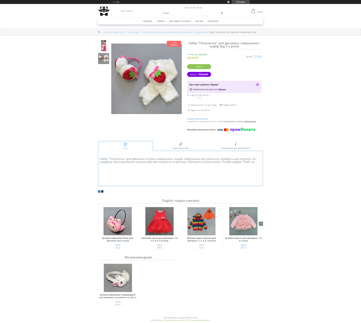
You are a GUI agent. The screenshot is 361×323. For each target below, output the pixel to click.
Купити (199, 66)
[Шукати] (222, 13)
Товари (160, 21)
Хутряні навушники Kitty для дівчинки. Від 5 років (117, 239)
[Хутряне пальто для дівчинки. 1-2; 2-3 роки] (243, 221)
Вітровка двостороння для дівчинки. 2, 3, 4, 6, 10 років (201, 239)
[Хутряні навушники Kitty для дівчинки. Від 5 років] (117, 221)
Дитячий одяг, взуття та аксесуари (122, 32)
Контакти (213, 21)
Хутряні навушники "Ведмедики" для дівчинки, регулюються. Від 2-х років (117, 296)
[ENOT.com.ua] (104, 11)
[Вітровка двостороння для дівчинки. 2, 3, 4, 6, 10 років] (201, 221)
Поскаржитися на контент (175, 320)
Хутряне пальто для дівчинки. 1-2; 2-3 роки (243, 239)
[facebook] (99, 191)
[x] (102, 191)
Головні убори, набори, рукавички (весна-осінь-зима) (166, 32)
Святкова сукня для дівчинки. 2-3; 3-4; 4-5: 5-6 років (159, 239)
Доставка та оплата (180, 21)
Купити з (194, 74)
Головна (147, 21)
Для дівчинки (200, 32)
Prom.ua (194, 318)
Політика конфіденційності (198, 320)
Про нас (199, 21)
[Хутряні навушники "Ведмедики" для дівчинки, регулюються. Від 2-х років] (118, 278)
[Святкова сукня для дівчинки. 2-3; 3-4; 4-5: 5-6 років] (159, 221)
